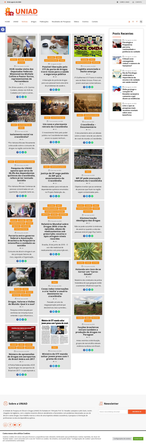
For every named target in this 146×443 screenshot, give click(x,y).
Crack (21, 59)
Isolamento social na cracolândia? (21, 135)
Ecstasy (29, 223)
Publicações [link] (44, 21)
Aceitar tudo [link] (138, 439)
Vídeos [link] (76, 21)
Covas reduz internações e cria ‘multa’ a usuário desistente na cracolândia (54, 292)
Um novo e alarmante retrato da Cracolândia (55, 125)
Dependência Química (83, 62)
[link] (3, 29)
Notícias (28, 59)
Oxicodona (25, 226)
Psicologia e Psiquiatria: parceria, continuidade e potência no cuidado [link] (131, 47)
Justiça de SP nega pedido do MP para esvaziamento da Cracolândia (55, 177)
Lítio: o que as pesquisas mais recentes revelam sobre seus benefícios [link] (130, 110)
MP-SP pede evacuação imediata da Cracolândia (88, 179)
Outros (21, 62)
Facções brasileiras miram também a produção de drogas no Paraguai (88, 331)
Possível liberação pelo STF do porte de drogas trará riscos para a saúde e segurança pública (55, 70)
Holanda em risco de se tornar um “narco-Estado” (88, 272)
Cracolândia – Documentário (88, 125)
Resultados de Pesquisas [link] (61, 21)
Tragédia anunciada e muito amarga (88, 70)
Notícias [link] (25, 21)
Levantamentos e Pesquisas (24, 161)
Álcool (13, 59)
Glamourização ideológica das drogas (88, 219)
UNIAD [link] (15, 21)
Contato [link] (95, 21)
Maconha (96, 62)
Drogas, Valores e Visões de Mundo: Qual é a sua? (21, 303)
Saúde (62, 60)
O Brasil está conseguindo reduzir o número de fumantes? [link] (131, 62)
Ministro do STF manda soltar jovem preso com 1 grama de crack (55, 356)
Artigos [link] (33, 21)
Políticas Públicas (51, 60)
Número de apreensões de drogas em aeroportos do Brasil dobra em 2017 (21, 356)
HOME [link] (7, 21)
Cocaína (51, 57)
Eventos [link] (85, 21)
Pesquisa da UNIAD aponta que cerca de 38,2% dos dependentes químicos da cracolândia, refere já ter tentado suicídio (21, 174)
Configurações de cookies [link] (122, 439)
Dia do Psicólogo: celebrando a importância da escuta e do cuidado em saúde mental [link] (131, 77)
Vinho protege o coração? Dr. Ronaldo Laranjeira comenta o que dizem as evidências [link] (131, 94)
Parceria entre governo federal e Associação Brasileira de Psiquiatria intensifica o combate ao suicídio (21, 240)
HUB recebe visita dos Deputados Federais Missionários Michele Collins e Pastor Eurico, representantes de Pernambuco (21, 75)
